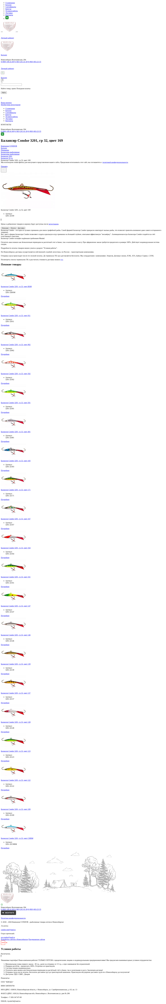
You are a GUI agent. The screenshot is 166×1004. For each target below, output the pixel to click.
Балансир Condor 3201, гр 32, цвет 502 (15, 374)
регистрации (53, 224)
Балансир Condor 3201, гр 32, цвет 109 (15, 809)
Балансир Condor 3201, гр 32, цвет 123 (15, 751)
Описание (5, 228)
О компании (10, 3)
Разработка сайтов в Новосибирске (14, 939)
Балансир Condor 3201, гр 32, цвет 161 (15, 577)
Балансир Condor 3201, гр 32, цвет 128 (15, 722)
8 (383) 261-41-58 (21, 62)
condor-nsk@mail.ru (8, 930)
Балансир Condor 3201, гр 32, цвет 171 (15, 490)
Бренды (8, 9)
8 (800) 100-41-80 (7, 62)
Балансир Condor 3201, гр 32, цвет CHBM (17, 838)
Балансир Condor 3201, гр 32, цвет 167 (15, 519)
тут (62, 260)
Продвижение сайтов (36, 939)
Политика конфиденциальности (13, 918)
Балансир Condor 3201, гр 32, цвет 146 (15, 635)
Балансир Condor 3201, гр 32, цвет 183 (15, 461)
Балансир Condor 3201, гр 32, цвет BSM (16, 286)
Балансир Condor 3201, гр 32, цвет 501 (15, 403)
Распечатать (5, 954)
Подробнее (5, 296)
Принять (4, 166)
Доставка (9, 13)
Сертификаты (10, 7)
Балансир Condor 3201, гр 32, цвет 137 (15, 693)
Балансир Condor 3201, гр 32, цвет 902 (15, 345)
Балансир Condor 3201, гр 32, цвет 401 (15, 432)
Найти (4, 92)
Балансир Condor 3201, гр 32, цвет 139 (15, 664)
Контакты (9, 15)
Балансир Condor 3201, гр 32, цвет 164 (15, 548)
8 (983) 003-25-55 (34, 62)
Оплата (13, 228)
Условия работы (11, 11)
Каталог (8, 5)
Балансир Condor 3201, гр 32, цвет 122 (15, 780)
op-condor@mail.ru (8, 937)
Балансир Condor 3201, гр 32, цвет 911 (15, 316)
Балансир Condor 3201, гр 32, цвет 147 (15, 606)
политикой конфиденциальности (115, 162)
